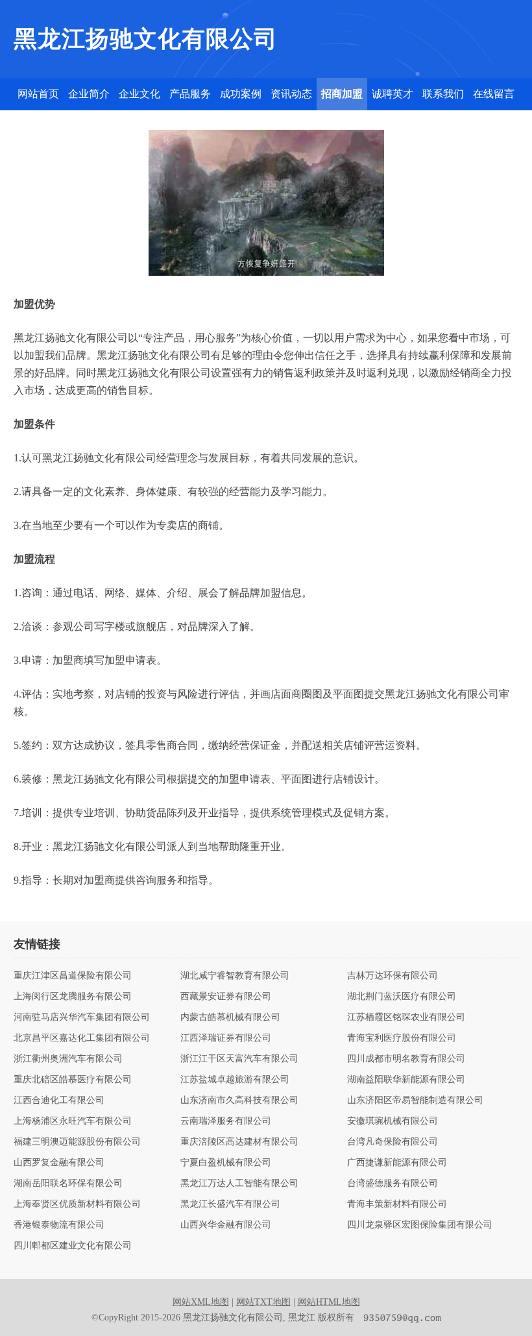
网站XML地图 (201, 1302)
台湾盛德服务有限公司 (392, 1183)
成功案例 (240, 93)
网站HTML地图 (329, 1302)
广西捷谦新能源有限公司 (397, 1162)
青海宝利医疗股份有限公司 (401, 1038)
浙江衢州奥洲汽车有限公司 (68, 1058)
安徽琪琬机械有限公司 (392, 1121)
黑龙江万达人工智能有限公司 (239, 1183)
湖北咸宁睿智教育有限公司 (234, 975)
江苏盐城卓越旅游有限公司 (234, 1079)
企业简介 (89, 93)
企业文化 (139, 93)
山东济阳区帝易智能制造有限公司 (415, 1100)
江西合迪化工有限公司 (59, 1100)
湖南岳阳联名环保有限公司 (68, 1183)
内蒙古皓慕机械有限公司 (230, 1017)
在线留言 (493, 93)
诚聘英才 (392, 93)
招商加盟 (342, 93)
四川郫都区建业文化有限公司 (73, 1245)
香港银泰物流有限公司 (59, 1225)
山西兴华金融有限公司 (225, 1225)
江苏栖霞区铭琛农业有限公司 (406, 1017)
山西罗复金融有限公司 (59, 1162)
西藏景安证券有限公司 (225, 996)
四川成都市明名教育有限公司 (406, 1058)
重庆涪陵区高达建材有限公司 (239, 1142)
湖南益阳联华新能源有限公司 (406, 1079)
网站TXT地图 (263, 1302)
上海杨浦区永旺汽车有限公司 (73, 1121)
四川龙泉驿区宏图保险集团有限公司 (419, 1225)
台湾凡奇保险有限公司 (392, 1142)
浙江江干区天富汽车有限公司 (239, 1058)
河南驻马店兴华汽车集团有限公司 (82, 1017)
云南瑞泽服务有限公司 (225, 1121)
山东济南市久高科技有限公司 (239, 1100)
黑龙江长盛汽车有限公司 (230, 1204)
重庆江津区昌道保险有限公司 (73, 975)
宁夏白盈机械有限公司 (225, 1162)
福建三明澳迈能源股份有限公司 (77, 1142)
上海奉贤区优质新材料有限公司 (77, 1204)
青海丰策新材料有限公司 (397, 1204)
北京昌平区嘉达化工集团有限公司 (82, 1038)
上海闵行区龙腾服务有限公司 (73, 996)
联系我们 (443, 93)
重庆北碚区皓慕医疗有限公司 (73, 1079)
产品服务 (190, 93)
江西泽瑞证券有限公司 (225, 1038)
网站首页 (38, 93)
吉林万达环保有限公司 (392, 975)
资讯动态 (291, 93)
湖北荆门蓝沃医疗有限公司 (401, 996)
